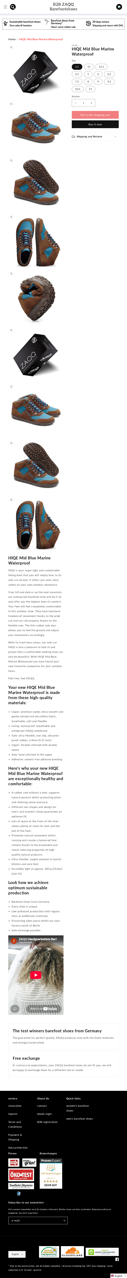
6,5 (109, 74)
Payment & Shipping (15, 1137)
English (15, 1254)
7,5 (77, 81)
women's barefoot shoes (77, 1108)
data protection (18, 1147)
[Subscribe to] (64, 1220)
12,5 (101, 66)
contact (42, 1105)
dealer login (44, 1113)
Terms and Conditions (15, 1124)
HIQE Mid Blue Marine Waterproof (41, 39)
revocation (15, 1105)
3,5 (77, 66)
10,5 (77, 89)
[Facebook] (117, 1260)
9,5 (109, 81)
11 (90, 89)
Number (76, 96)
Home (12, 39)
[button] (13, 7)
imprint (12, 1113)
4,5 (77, 74)
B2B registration (47, 1121)
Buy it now (95, 124)
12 (88, 66)
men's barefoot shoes (79, 1118)
